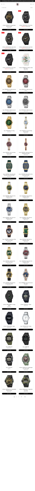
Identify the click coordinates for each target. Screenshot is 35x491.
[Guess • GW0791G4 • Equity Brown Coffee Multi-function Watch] (9, 231)
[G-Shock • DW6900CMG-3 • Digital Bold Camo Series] (26, 381)
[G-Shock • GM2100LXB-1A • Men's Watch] (26, 17)
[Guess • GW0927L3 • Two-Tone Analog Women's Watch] (26, 123)
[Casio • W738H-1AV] (9, 359)
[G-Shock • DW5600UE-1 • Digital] (26, 296)
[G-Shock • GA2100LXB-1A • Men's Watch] (9, 59)
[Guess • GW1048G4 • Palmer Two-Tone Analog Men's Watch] (9, 188)
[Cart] (33, 4)
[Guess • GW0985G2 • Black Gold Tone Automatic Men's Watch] (9, 275)
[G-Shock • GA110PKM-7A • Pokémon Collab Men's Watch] (26, 59)
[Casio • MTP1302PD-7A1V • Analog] (26, 318)
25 (21, 396)
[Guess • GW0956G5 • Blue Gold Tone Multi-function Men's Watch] (26, 166)
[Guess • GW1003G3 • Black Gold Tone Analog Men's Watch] (26, 231)
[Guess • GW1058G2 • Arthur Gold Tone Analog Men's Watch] (26, 209)
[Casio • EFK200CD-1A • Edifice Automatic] (26, 102)
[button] (4, 4)
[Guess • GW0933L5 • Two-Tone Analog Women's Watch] (9, 144)
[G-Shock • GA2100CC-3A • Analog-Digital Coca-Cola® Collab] (26, 359)
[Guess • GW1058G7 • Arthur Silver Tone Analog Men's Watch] (9, 209)
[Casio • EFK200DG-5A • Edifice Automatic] (9, 81)
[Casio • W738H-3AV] (9, 339)
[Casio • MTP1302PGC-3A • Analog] (9, 123)
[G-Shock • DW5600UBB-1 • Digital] (9, 318)
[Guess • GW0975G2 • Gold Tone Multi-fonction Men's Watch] (9, 253)
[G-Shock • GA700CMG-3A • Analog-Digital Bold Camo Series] (9, 381)
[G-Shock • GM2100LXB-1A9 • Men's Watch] (9, 39)
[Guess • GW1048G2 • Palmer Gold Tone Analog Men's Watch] (26, 188)
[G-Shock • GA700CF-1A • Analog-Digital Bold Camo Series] (9, 17)
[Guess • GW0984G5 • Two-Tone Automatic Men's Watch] (26, 275)
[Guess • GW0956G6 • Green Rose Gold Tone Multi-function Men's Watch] (9, 166)
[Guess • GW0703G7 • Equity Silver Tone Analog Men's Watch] (26, 253)
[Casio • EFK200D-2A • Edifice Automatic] (9, 102)
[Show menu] (2, 4)
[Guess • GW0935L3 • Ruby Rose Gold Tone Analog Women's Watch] (26, 144)
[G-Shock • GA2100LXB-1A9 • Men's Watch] (26, 39)
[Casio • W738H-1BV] (26, 339)
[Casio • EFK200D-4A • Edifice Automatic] (26, 81)
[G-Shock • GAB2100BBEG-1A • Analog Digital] (9, 296)
